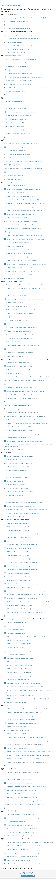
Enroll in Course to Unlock (28, 875)
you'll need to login (34, 873)
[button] (1, 1)
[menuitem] (1, 3)
